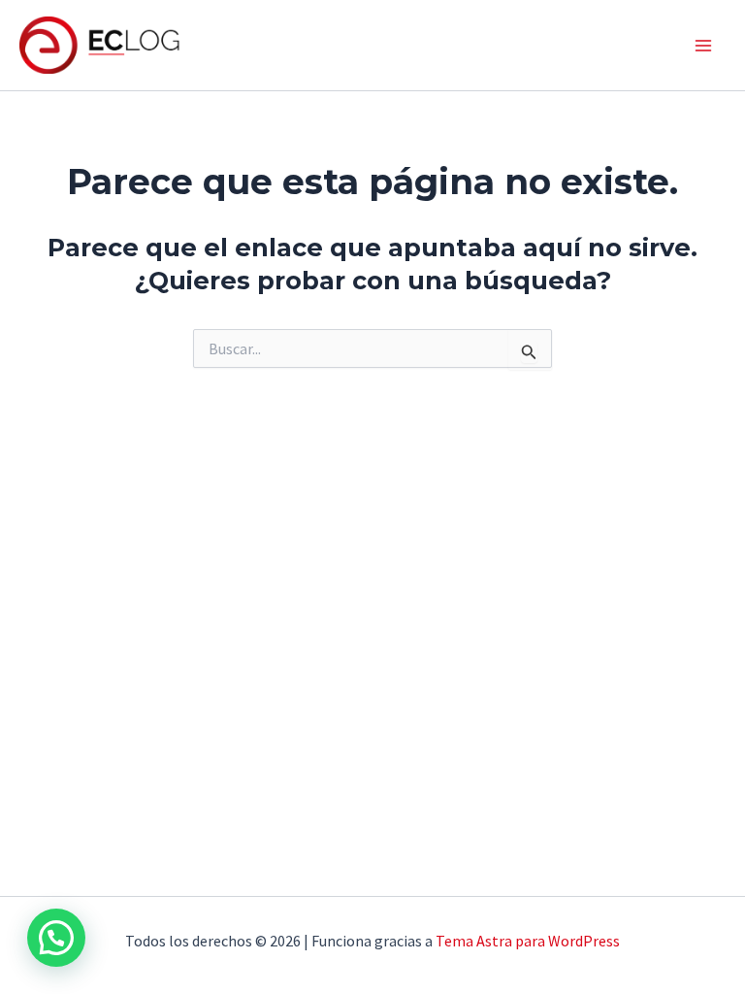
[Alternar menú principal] (704, 45)
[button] (56, 938)
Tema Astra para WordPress (528, 940)
